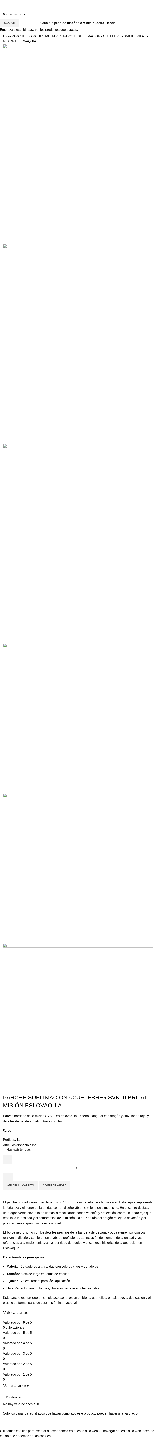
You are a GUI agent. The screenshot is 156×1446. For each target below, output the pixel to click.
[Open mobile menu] (4, 10)
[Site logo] (78, 10)
